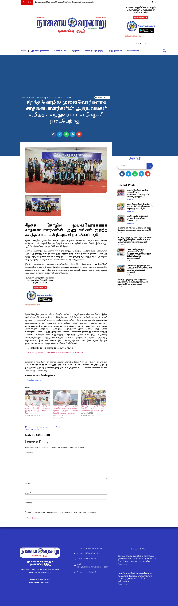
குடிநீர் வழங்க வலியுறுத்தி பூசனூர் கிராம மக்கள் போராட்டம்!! (137, 218)
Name (28, 483)
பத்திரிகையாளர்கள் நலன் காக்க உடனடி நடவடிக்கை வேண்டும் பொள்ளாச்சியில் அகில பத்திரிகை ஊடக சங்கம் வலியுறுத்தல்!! (135, 577)
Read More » (130, 199)
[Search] (150, 166)
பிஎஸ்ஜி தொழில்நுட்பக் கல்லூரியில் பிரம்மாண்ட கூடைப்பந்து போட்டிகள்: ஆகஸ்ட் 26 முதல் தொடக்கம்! (133, 282)
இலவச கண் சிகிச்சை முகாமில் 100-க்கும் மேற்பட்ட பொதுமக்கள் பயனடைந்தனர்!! (63, 2)
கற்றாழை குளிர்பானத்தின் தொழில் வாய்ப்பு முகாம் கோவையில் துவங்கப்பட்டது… (93, 408)
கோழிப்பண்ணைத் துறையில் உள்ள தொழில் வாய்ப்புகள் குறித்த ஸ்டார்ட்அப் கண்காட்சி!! (37, 408)
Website (28, 503)
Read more (122, 564)
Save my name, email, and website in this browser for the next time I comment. (62, 512)
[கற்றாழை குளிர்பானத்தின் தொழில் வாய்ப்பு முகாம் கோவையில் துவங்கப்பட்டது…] (93, 397)
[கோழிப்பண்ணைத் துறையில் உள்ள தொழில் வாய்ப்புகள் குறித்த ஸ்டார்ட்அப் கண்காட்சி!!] (37, 397)
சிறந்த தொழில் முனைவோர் (49, 427)
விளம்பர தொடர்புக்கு (94, 51)
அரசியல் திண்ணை (40, 51)
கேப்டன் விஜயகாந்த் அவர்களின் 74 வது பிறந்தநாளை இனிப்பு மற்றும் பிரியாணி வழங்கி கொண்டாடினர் (139, 254)
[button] (127, 23)
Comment (30, 452)
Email (28, 493)
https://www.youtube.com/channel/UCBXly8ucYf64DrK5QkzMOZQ (54, 353)
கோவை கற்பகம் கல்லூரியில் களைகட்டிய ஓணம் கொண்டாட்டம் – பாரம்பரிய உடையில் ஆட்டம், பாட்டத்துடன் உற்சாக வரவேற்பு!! (137, 558)
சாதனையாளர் (32, 427)
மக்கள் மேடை (60, 51)
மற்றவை (75, 51)
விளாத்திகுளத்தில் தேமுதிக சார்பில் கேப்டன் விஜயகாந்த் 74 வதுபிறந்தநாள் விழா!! (140, 206)
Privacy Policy (133, 51)
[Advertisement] (89, 76)
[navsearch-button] (164, 50)
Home (23, 51)
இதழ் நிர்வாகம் (115, 51)
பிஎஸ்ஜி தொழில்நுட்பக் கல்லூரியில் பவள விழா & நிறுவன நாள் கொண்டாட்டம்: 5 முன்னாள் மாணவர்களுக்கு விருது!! (134, 240)
